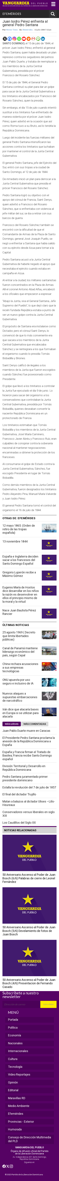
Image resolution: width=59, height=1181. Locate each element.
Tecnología (15, 1066)
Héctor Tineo (12, 30)
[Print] (29, 39)
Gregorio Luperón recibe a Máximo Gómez (19, 574)
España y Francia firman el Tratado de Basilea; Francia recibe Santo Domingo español (27, 755)
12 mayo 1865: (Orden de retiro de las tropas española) (18, 529)
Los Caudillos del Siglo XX (19, 822)
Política (13, 1027)
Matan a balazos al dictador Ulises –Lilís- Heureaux (28, 803)
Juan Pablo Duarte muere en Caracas (26, 730)
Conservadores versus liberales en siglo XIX (28, 813)
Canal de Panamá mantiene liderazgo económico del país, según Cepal (20, 651)
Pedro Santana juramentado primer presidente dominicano (25, 778)
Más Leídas (11, 723)
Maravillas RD (16, 1098)
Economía (14, 1035)
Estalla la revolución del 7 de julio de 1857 (29, 787)
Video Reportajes (19, 1074)
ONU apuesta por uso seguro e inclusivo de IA (17, 681)
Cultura (12, 1059)
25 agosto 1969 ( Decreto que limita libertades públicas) (18, 636)
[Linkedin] (43, 39)
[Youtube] (24, 39)
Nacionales (15, 1043)
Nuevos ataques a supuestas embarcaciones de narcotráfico (19, 697)
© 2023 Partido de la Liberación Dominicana (24, 1174)
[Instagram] (14, 39)
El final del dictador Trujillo (19, 794)
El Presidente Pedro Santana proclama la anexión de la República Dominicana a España (28, 741)
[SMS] (38, 39)
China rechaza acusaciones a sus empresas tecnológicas (20, 667)
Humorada (15, 1129)
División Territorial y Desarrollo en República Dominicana (23, 767)
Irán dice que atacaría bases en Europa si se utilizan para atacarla (20, 713)
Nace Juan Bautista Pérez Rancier (19, 612)
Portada (13, 1019)
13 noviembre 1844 (15, 541)
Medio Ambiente (18, 1106)
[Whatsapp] (19, 39)
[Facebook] (10, 39)
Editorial (13, 1090)
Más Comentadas (35, 723)
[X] (5, 39)
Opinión (13, 1082)
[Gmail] (33, 39)
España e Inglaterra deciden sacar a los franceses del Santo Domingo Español (20, 560)
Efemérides (28, 30)
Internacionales (18, 1051)
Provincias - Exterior (21, 1121)
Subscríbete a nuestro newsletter (20, 995)
